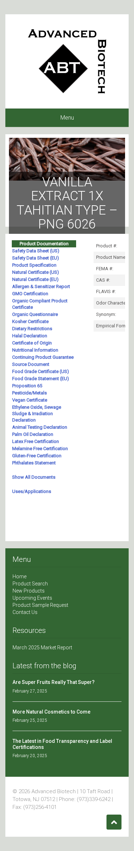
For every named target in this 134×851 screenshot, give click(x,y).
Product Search (30, 583)
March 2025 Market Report (42, 647)
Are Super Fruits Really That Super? (54, 682)
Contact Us (25, 612)
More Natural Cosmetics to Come (51, 712)
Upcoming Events (32, 598)
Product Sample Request (40, 605)
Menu (67, 117)
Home (19, 576)
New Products (29, 591)
